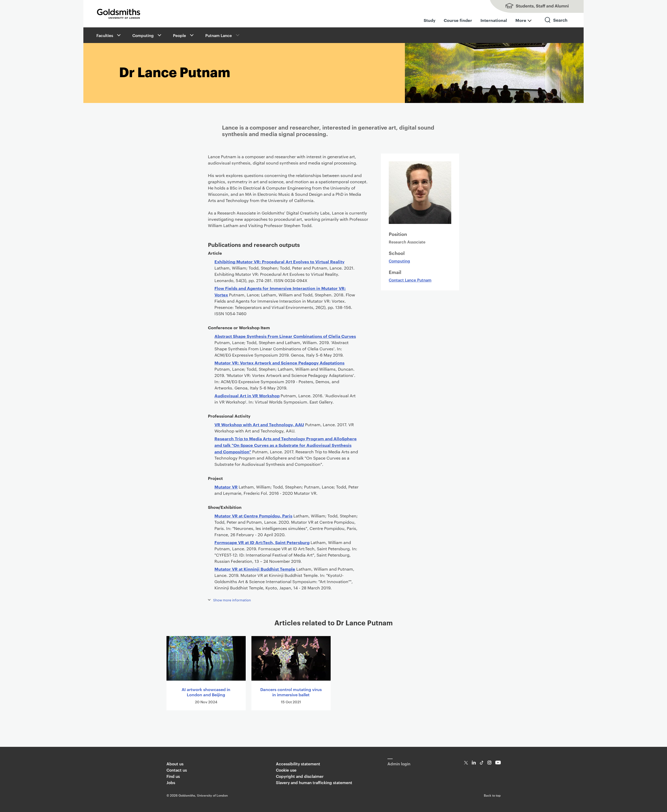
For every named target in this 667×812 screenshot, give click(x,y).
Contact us (176, 770)
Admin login (398, 763)
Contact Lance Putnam (410, 280)
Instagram (489, 763)
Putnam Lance (218, 35)
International (493, 20)
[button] (118, 35)
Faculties (104, 35)
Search (556, 24)
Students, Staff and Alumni (531, 6)
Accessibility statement (298, 763)
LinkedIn (474, 763)
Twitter (466, 763)
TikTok (482, 763)
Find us (173, 776)
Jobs (170, 782)
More (520, 20)
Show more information (232, 599)
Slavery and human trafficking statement (314, 782)
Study (429, 20)
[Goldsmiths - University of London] (118, 14)
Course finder (458, 20)
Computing (143, 35)
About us (174, 763)
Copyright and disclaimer (300, 776)
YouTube (498, 763)
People (179, 35)
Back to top (492, 795)
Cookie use (286, 770)
